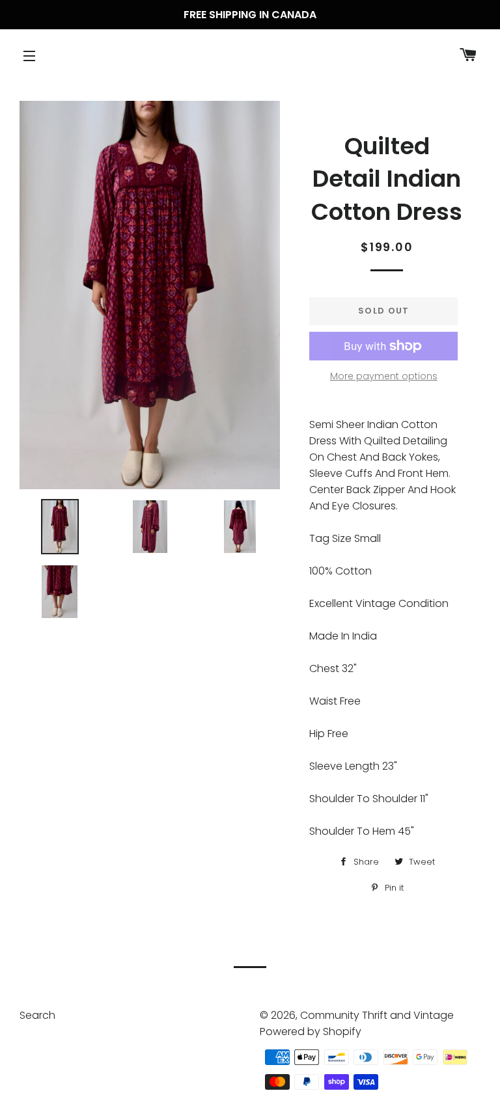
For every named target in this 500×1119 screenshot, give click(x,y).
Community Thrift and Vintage (377, 1015)
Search (37, 1015)
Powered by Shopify (310, 1031)
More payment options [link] (384, 376)
